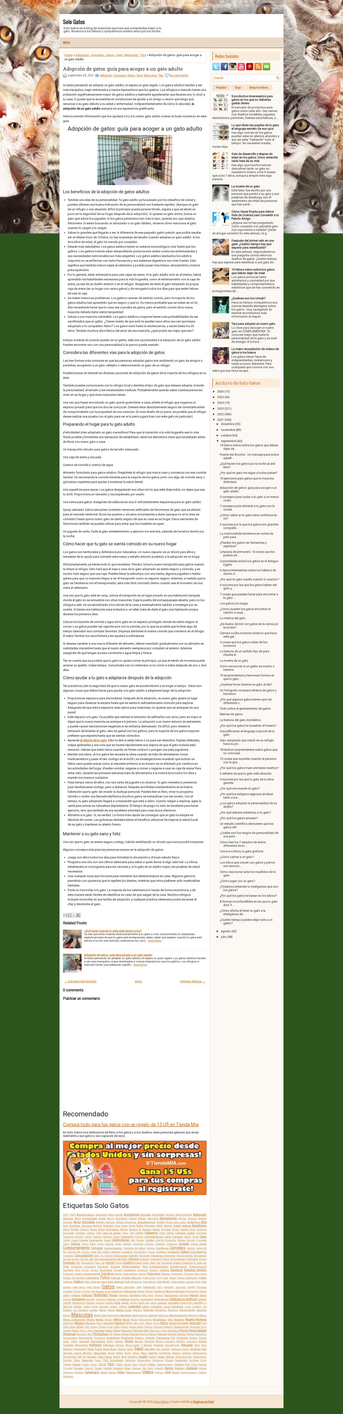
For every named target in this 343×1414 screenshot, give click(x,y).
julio (224, 937)
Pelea (116, 1330)
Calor (162, 1233)
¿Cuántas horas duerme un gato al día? (246, 684)
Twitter (107, 1368)
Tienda (76, 1364)
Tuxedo (98, 1368)
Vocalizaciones (188, 1372)
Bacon (132, 1225)
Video (121, 1372)
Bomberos (112, 1229)
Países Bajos (136, 1326)
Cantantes (127, 1236)
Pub (173, 1337)
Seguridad (99, 1353)
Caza (107, 1240)
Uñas (127, 1368)
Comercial (171, 1244)
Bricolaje (166, 1229)
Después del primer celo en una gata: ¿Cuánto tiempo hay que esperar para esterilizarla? (252, 244)
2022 (220, 414)
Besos (66, 1229)
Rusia (98, 1349)
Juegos (162, 1302)
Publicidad (182, 1337)
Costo (106, 1251)
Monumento (145, 1319)
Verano (202, 1368)
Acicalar (146, 1214)
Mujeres (201, 1319)
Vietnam (159, 1372)
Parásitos (194, 1326)
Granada (201, 1287)
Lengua (103, 1306)
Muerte (190, 1319)
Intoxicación (78, 1302)
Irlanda (109, 1302)
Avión (125, 1225)
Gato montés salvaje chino (186, 1281)
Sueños (153, 1356)
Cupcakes (68, 1255)
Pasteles (99, 1330)
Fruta (165, 1277)
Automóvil (108, 1225)
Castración (96, 1240)
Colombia (138, 1244)
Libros (146, 1306)
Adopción (82, 55)
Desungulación (184, 1255)
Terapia (169, 1360)
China (181, 1240)
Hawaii (149, 1291)
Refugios (108, 1345)
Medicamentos (140, 1315)
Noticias (195, 1323)
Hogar (113, 1295)
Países (124, 1326)
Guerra (100, 1291)
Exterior (142, 1273)
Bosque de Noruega (140, 1229)
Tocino (127, 1364)
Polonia (190, 1334)
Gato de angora (133, 1281)
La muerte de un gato (245, 186)
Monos (134, 1319)
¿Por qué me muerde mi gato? (240, 788)
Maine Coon (124, 1310)
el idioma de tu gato (93, 740)
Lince (166, 1306)
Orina (109, 1326)
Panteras (168, 1326)
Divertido (69, 1262)
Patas (108, 1330)
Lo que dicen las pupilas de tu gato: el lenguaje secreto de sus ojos (255, 126)
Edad (138, 1262)
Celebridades (121, 1240)
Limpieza (156, 1306)
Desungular (200, 1255)
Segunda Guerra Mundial (77, 1353)
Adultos (68, 1218)
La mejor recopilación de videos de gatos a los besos (255, 350)
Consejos (97, 55)
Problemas (113, 1337)
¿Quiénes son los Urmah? (248, 298)
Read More (154, 940)
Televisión (130, 1360)
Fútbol (202, 1277)
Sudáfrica (133, 1356)
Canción (97, 1236)
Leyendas (134, 1306)
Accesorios (132, 1214)
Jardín (133, 1302)
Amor (77, 1222)
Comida (183, 1244)
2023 (66, 1214)
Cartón (66, 1240)
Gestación (149, 1287)
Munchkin (68, 1323)
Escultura (130, 1270)
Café (98, 1233)
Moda (126, 1319)
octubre (226, 435)
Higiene (75, 1295)
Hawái (141, 1291)
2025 (220, 397)
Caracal (139, 1236)
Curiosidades (84, 1255)
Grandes (68, 1291)
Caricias (177, 1236)
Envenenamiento (197, 1266)
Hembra (180, 1291)
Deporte (133, 1255)
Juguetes (173, 1302)
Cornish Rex (74, 1251)
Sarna (185, 1349)
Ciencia (75, 1244)
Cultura (185, 1251)
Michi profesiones (74, 1319)
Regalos (120, 1345)
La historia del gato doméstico (240, 720)
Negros (120, 1323)
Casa (74, 1240)
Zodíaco (202, 1372)
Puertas (193, 1337)
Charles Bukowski (166, 1240)
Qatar (66, 1341)
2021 (220, 419)
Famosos (153, 1273)
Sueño (143, 1356)
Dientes (144, 1259)
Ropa (90, 1349)
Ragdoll (84, 1341)
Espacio (153, 1270)
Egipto (177, 1262)
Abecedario (101, 1214)
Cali (132, 1233)
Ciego (66, 1244)
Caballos (80, 1233)
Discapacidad (178, 1259)
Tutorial (88, 1368)
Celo (132, 1240)
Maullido (125, 1315)
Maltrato (148, 1310)
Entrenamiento (159, 1266)
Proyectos (150, 1337)
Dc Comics (107, 1255)
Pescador (81, 1334)
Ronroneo (80, 1349)
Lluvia (187, 1306)
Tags (238, 87)
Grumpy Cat (88, 1291)
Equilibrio (68, 1270)
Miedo (99, 1319)
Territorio (194, 1360)
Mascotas (131, 55)
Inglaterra (124, 1299)
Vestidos (79, 1372)
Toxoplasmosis (165, 1364)
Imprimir (90, 1299)
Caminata (201, 1233)
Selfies (119, 1353)
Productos (127, 1337)
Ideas (203, 1295)
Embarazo (76, 1266)
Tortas (151, 1364)
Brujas (175, 1229)
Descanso (157, 1255)
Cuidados (173, 1251)
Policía (181, 1334)
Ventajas (192, 1368)
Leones (113, 1306)
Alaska (133, 1218)
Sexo (144, 1353)
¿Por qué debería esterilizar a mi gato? (245, 812)
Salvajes (149, 1349)
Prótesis (139, 1337)
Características (153, 1236)
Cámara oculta (184, 1233)
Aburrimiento (115, 1214)
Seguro (111, 1353)
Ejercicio (187, 1262)
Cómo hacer (198, 1244)
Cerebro (150, 1240)
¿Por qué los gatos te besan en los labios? (248, 895)
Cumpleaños (198, 1251)
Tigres (93, 1364)
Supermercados (183, 1356)
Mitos (117, 1319)
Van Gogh (148, 1368)
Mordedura (160, 1319)
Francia (115, 1277)
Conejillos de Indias (134, 1248)
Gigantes (169, 1287)
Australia (87, 1225)
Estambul (68, 1273)
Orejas (93, 1326)
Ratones (119, 1341)
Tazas (97, 1360)
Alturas (182, 1218)
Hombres (134, 1295)
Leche (94, 1306)
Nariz (99, 1323)
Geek (139, 1287)
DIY (78, 1262)
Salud (138, 1349)
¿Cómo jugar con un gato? (237, 881)
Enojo (145, 1266)
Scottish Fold (198, 1349)
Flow (197, 1273)
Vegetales (179, 1368)
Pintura (134, 1334)
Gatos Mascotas (125, 1287)
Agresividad (89, 1218)
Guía (119, 55)
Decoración (121, 1255)
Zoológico (68, 1376)
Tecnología (116, 1360)
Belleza (186, 1225)
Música (80, 1323)
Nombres (183, 1323)
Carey (168, 1236)
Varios (168, 1368)
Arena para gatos (176, 1222)
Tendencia (157, 1360)
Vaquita (158, 1368)
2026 (220, 391)
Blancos (84, 1229)
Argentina (193, 1222)
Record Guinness (165, 1341)
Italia (117, 1302)
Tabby (76, 1360)
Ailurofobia (121, 1218)
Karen (183, 1302)
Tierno (85, 1364)
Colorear (149, 1244)
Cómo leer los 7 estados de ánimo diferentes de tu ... (243, 843)
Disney (202, 1259)
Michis (91, 1319)
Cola (118, 1244)
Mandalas (160, 1310)
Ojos (72, 1326)
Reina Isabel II (134, 1345)
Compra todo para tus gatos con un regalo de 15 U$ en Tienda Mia (131, 1124)
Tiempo (67, 1364)
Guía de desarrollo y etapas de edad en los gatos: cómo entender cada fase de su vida (254, 157)
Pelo (146, 1330)
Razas (129, 1341)
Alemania (153, 1218)
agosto (226, 931)
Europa (118, 1273)
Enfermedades (131, 1266)
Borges (124, 1229)
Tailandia (87, 1360)
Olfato (80, 1326)
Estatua (78, 1273)
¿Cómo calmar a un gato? (237, 857)
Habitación (117, 1291)
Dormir (110, 1262)
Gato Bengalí (116, 1281)
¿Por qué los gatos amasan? (239, 818)
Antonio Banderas (126, 1222)
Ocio (204, 1323)
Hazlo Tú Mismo (164, 1291)
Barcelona (149, 1225)
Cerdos (140, 1240)
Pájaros (148, 1326)
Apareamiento (146, 1222)
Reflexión (95, 1345)
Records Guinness (186, 1341)
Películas (126, 1330)
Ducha (119, 1262)
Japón (125, 1302)
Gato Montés (164, 1281)
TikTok (102, 1364)
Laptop (86, 1306)
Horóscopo (171, 1295)
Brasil (156, 1229)
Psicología (163, 1337)
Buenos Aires (188, 1229)
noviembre (228, 430)
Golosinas (180, 1287)
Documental (87, 1262)
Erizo (77, 1270)
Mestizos (193, 1315)
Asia (65, 1225)
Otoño (117, 1326)
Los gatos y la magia (234, 603)
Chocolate (201, 1240)
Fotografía (92, 1277)
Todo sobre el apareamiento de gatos (245, 708)
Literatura (177, 1306)
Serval (136, 1353)
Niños (164, 1323)
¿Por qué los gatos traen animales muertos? (249, 768)
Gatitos (78, 1281)
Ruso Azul (109, 1349)
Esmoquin (142, 1270)
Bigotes (75, 1229)
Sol (84, 1356)
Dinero (166, 1259)
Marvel (66, 1315)
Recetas (139, 1341)
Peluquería (155, 1330)
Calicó (139, 1233)
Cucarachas (140, 1251)
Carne (195, 1236)
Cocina (109, 1244)
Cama (170, 1233)
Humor (194, 1295)
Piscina (144, 1334)
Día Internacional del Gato (110, 1259)
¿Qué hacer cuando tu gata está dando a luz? (112, 930)
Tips (143, 55)
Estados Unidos (195, 1270)
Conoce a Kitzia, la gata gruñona (241, 851)
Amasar (192, 1218)
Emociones (90, 1266)
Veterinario (92, 1372)
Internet (67, 1302)
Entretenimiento (178, 1266)
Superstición (199, 1356)
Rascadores (98, 1341)
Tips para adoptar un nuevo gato (253, 323)
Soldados (92, 1356)
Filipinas (189, 1273)
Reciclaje (149, 1341)
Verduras (68, 1372)
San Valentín (163, 1349)
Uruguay (136, 1368)
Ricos (197, 1345)
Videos (148, 1372)
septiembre (228, 441)
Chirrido (190, 1240)
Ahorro (110, 1218)
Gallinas (68, 1281)
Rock (203, 1345)
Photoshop (100, 1334)
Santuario (176, 1349)
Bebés (177, 1225)
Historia (87, 1295)
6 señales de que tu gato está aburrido (246, 773)
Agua (102, 1218)
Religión (148, 1345)
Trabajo (179, 1364)
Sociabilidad (69, 1356)
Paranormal (181, 1326)
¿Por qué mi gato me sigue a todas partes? (248, 473)
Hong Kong (147, 1295)
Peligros (138, 1330)
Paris (203, 1326)
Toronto (143, 1364)
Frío (159, 1277)
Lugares (93, 1310)
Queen (74, 1341)
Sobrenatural (199, 1353)
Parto (75, 1330)
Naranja (90, 1323)
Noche (173, 1323)
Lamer (77, 1306)
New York (138, 1323)
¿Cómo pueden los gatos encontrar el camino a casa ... (245, 610)
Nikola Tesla (152, 1323)
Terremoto (181, 1360)
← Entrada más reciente (80, 981)
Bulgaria (201, 1229)
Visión (175, 1372)
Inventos (90, 1302)
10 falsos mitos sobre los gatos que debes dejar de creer (253, 271)
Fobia (203, 1273)
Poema (172, 1334)
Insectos (135, 1299)
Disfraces (192, 1259)
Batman (168, 1225)
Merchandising (178, 1315)
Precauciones (70, 1337)
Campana (68, 1236)
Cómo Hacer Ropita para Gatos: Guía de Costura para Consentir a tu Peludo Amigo (255, 215)
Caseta (83, 1240)
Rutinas (122, 1349)
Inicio (66, 42)
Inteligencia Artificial (183, 1299)
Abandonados (85, 1214)
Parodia (67, 1330)
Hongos (159, 1295)
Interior (202, 1299)
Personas (69, 1334)
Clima (100, 1244)
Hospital (184, 1295)
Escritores (106, 1270)
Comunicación (113, 1248)
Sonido (116, 1356)
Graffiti (191, 1287)
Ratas (110, 1341)
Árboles (161, 1222)
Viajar (104, 1372)
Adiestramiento (183, 1214)
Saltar (130, 1349)
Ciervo (85, 1244)
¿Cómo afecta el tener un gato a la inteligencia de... (243, 912)
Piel (111, 1334)
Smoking (186, 1353)
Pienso (117, 1334)
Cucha (151, 1251)
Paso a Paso (86, 1330)
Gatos (110, 55)
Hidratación (192, 1291)
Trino (194, 1364)
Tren (187, 1364)
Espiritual (176, 1270)
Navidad (108, 1323)
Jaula (153, 1302)
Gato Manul (149, 1281)
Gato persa (79, 1287)
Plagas (152, 1334)
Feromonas (177, 1273)
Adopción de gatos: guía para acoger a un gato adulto (123, 68)
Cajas (125, 1233)
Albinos (142, 1218)
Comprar (97, 1248)
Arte (203, 1222)
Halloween (130, 1291)
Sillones (176, 1353)
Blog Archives (258, 87)
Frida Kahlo (149, 1277)
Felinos (165, 1273)
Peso (89, 1334)
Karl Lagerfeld (195, 1302)
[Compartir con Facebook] (78, 915)
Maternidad (100, 1315)
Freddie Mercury (131, 1277)
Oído (65, 1326)
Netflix (129, 1323)
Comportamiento (76, 1248)
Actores (170, 1214)
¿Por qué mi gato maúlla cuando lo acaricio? (249, 579)
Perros (183, 1330)
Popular (221, 87)
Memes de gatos (231, 714)
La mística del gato (232, 618)
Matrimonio (113, 1315)
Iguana (67, 1299)
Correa (85, 1251)
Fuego (172, 1277)
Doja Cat (100, 1262)
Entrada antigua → (192, 981)
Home (68, 55)
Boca (93, 1229)
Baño (139, 1225)
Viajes (112, 1372)
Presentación (86, 1337)
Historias (100, 1295)
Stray (124, 1356)
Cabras (91, 1233)
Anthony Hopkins (105, 1222)
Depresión (144, 1255)
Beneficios (199, 1225)
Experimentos (130, 1273)
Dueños (128, 1262)
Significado (165, 1353)
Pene (164, 1330)
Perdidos (173, 1330)
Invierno (100, 1302)
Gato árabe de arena (95, 1281)
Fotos (105, 1277)
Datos (97, 1255)
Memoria (163, 1315)
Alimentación (168, 1218)
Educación (166, 1262)
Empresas (103, 1266)
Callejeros (151, 1233)
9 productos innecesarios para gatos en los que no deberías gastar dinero (252, 99)
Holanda (123, 1295)
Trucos (202, 1364)
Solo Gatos (74, 21)
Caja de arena (111, 1233)
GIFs (159, 1287)
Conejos (150, 1248)
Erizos (85, 1270)
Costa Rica (96, 1251)
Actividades (158, 1214)
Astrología (74, 1225)
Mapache (201, 1310)
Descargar (170, 1255)
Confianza (162, 1248)
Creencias (115, 1251)
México (202, 1315)
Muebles (179, 1319)
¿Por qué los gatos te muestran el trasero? (248, 725)
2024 (72, 1214)
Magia (111, 1310)
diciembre (227, 424)
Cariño (187, 1236)
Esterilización (92, 1273)
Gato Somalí (93, 1287)
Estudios (107, 1273)
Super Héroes (166, 1356)
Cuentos (161, 1251)
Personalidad (197, 1330)
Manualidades (187, 1310)
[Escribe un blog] (69, 915)
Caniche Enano (111, 1236)
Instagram (147, 1299)
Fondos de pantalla (74, 1277)
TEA (105, 1360)
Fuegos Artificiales (187, 1277)
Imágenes (78, 1299)
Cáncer (88, 1236)
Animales (88, 1222)
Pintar (125, 1334)
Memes (153, 1315)
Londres (196, 1306)
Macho (102, 1310)
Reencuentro (81, 1345)
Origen (102, 1326)
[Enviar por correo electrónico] (65, 915)
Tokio (135, 1364)
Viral (168, 1372)
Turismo (67, 1368)
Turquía (78, 1368)
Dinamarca (156, 1259)
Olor (86, 1326)
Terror (203, 1360)
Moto (170, 1319)
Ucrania (118, 1368)
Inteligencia (161, 1299)
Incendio (100, 1299)
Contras (190, 1248)
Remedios (159, 1345)
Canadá (79, 1236)
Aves (117, 1225)
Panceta (158, 1326)
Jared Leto (143, 1302)
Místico (108, 1319)
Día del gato (87, 1259)
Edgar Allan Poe (151, 1262)
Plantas (162, 1334)
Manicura (173, 1310)
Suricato (67, 1360)
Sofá (79, 1356)
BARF (160, 1225)
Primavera (99, 1337)
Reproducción (172, 1345)
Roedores (68, 1349)
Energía (115, 1266)
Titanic (119, 1364)
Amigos (202, 1218)
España (164, 1270)
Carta (203, 1236)
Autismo (97, 1225)
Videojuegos (133, 1372)
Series (128, 1353)
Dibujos (133, 1259)
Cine (92, 1244)
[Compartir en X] (74, 915)
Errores (94, 1270)
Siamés (153, 1353)
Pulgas (202, 1337)
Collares (127, 1244)
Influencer (111, 1299)
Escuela (118, 1270)
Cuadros (127, 1251)
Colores (160, 1244)
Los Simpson (80, 1310)
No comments (179, 75)
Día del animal (71, 1259)
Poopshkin (200, 1334)
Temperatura (144, 1360)
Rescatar (187, 1345)
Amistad (67, 1222)
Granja (77, 1291)
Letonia (122, 1306)
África (77, 1218)
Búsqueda (68, 1233)
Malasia (137, 1310)
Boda (101, 1229)
